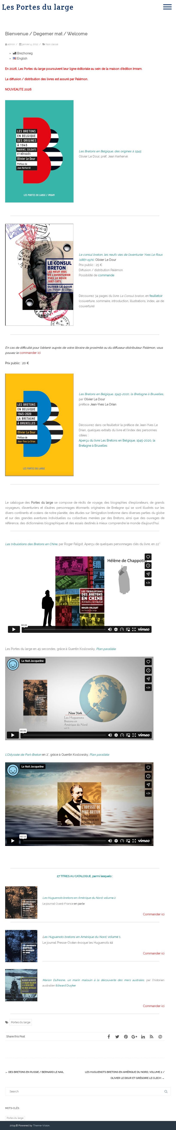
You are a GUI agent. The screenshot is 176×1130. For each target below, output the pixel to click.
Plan (106, 649)
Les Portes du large (38, 7)
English (21, 58)
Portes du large (20, 1022)
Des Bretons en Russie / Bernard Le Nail (34, 1071)
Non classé (52, 44)
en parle (79, 903)
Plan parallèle (99, 754)
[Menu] (167, 4)
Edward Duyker (66, 985)
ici (111, 942)
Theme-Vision (41, 1125)
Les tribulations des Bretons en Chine (31, 544)
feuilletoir (156, 296)
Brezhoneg (24, 53)
